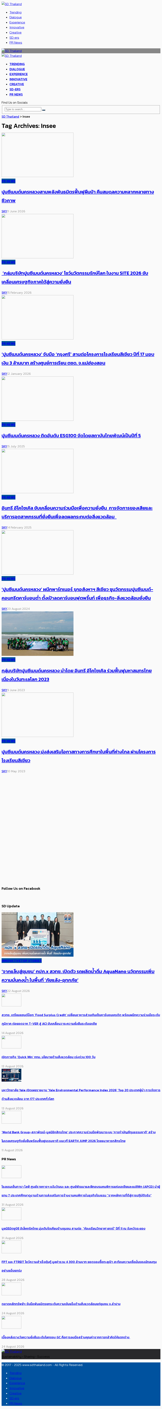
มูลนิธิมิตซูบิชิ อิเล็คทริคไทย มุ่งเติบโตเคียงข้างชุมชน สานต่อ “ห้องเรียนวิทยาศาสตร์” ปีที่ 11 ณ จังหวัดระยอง (73, 1228)
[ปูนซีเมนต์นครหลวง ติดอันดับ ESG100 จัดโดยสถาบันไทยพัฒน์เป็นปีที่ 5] (37, 420)
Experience (17, 22)
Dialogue (15, 17)
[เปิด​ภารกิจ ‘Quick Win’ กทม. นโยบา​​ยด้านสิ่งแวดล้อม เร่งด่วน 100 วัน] (11, 1047)
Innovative (16, 27)
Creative (15, 32)
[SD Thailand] (12, 4)
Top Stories (31, 960)
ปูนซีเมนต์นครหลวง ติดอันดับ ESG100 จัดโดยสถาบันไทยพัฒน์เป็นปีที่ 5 (71, 435)
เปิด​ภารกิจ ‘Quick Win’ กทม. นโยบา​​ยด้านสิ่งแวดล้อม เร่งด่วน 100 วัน (48, 1057)
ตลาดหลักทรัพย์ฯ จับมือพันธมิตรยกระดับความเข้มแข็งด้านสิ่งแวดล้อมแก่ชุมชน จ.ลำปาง (61, 1303)
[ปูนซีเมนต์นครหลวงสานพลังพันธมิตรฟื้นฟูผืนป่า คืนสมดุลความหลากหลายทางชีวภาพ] (37, 176)
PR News (15, 42)
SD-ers (14, 37)
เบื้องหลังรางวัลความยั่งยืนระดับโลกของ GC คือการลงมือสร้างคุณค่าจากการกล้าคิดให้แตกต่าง (66, 1337)
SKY (4, 211)
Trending (15, 12)
